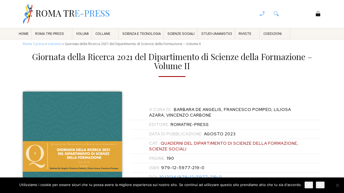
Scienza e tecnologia (141, 34)
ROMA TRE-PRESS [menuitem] (49, 34)
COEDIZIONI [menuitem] (272, 34)
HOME (23, 34)
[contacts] (262, 14)
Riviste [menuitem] (245, 34)
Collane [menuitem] (102, 34)
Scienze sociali (181, 34)
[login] (318, 14)
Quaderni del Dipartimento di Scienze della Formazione (229, 143)
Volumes (55, 43)
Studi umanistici (216, 34)
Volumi (82, 34)
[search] (276, 14)
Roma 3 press (33, 43)
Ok (309, 185)
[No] (337, 185)
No (320, 185)
